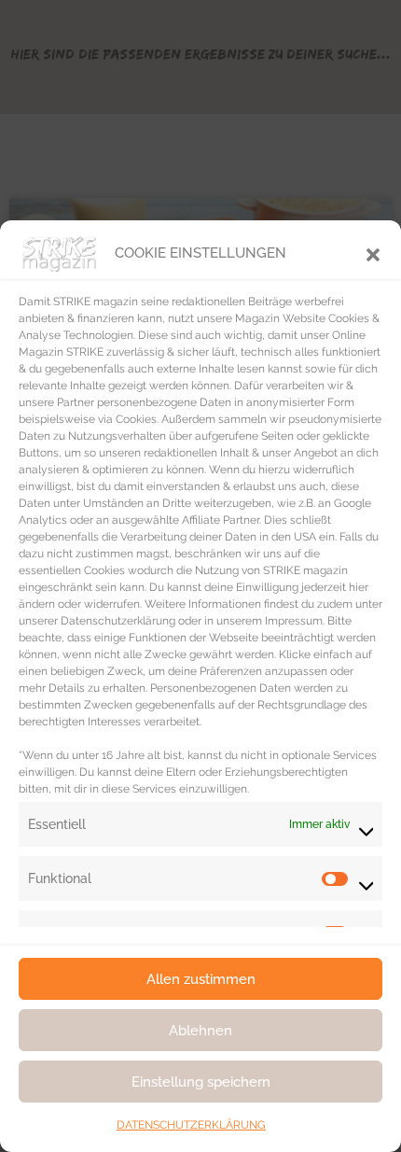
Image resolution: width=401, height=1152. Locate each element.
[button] (373, 253)
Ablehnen (200, 1030)
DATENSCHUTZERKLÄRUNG (191, 1124)
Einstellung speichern (200, 1082)
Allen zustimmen (201, 979)
